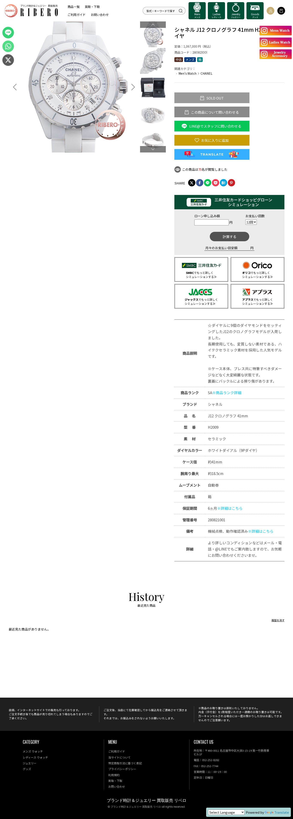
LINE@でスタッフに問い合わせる (215, 126)
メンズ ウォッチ (33, 751)
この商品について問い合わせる (214, 112)
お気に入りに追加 (214, 140)
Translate (281, 812)
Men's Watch (187, 73)
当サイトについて (119, 757)
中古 (179, 59)
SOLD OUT (214, 98)
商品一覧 (74, 7)
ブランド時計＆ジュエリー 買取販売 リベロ (146, 800)
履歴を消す (278, 620)
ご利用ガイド (77, 14)
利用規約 (113, 775)
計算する (229, 236)
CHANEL (206, 73)
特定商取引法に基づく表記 (125, 763)
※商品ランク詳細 (226, 392)
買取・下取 (92, 7)
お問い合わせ (100, 14)
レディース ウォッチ (35, 757)
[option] (74, 86)
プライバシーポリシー (122, 769)
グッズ (27, 769)
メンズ (190, 59)
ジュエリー (29, 763)
